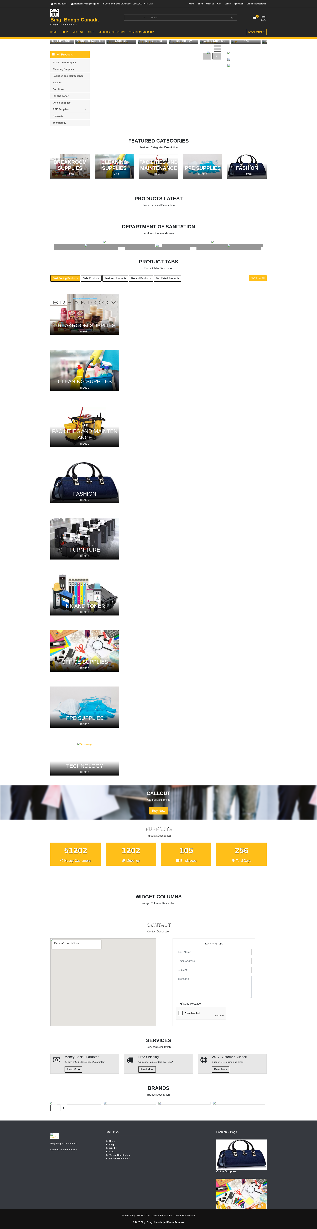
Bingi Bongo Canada (74, 19)
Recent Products (141, 278)
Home (191, 3)
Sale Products (91, 278)
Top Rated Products (167, 278)
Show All (259, 278)
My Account (255, 32)
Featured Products (115, 278)
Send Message (191, 1003)
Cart (219, 3)
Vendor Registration (234, 3)
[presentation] (207, 56)
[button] (217, 43)
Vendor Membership (256, 3)
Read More (73, 1069)
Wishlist (210, 3)
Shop (200, 3)
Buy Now (158, 811)
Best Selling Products (65, 278)
